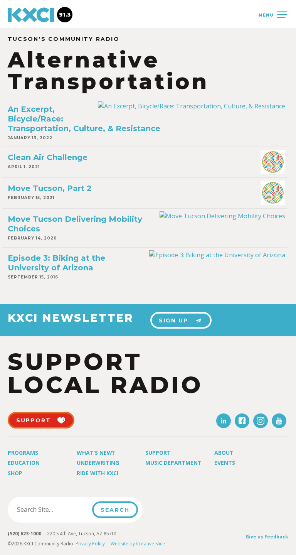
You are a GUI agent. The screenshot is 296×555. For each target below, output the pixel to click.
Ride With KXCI (97, 473)
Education (24, 462)
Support (158, 452)
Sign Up (173, 320)
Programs (23, 452)
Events (224, 462)
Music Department (173, 462)
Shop (15, 473)
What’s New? (96, 452)
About (224, 452)
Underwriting (98, 462)
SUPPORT (33, 420)
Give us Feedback (267, 536)
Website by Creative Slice (138, 543)
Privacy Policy (90, 543)
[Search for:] (52, 509)
